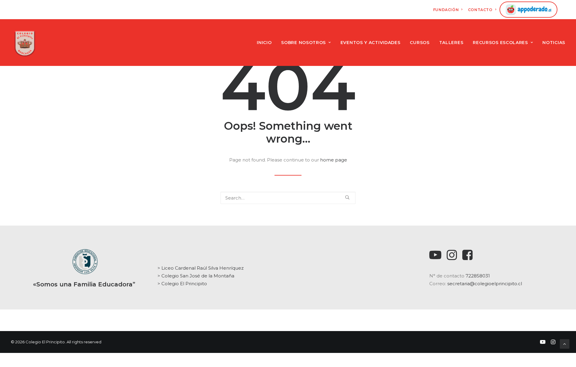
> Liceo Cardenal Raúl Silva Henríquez (201, 268)
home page (333, 160)
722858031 (478, 276)
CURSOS (419, 42)
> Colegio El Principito (182, 283)
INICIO (264, 42)
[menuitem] (448, 10)
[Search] (288, 198)
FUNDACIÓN (446, 9)
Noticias (553, 42)
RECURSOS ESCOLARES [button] (500, 42)
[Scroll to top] (564, 343)
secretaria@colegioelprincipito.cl (484, 283)
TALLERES (451, 42)
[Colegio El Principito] (25, 43)
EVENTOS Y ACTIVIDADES (370, 42)
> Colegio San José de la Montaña (196, 276)
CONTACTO (480, 9)
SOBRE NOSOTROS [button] (303, 42)
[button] (347, 197)
